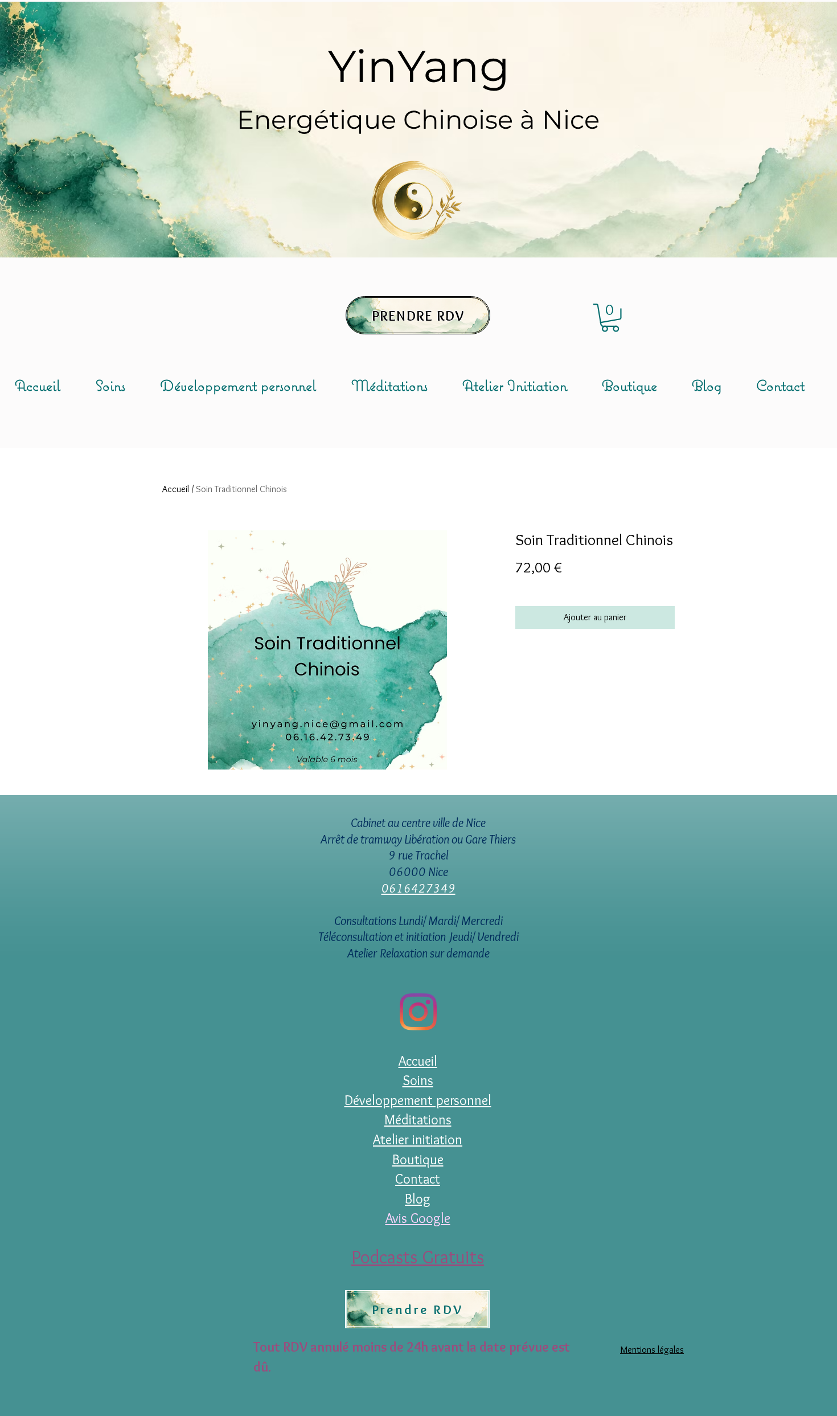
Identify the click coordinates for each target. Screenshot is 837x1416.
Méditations (418, 1119)
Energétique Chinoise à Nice (418, 119)
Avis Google (417, 1218)
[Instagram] (418, 1011)
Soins (418, 1080)
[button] (610, 318)
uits (470, 1256)
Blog (417, 1198)
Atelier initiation (417, 1139)
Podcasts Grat (403, 1256)
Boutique (418, 1159)
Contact (417, 1179)
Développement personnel (417, 1100)
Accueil (175, 489)
